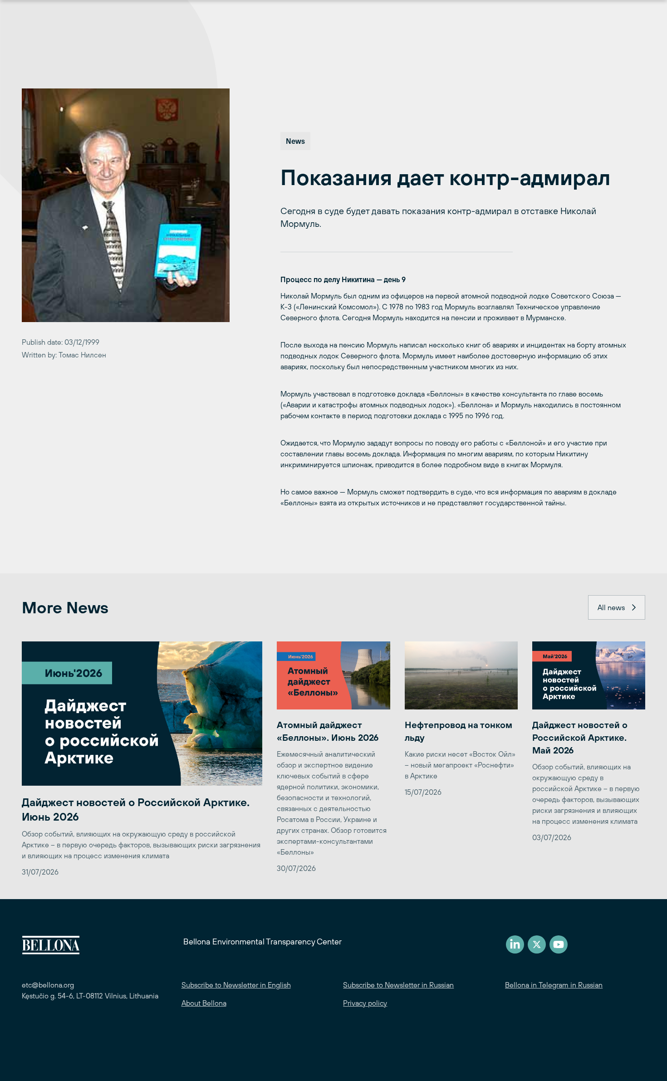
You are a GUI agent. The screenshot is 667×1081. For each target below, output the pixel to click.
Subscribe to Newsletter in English (236, 985)
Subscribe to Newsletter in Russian (398, 985)
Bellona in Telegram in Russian (554, 985)
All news (611, 607)
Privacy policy (365, 1003)
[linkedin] (515, 944)
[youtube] (558, 944)
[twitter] (537, 944)
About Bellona (203, 1003)
